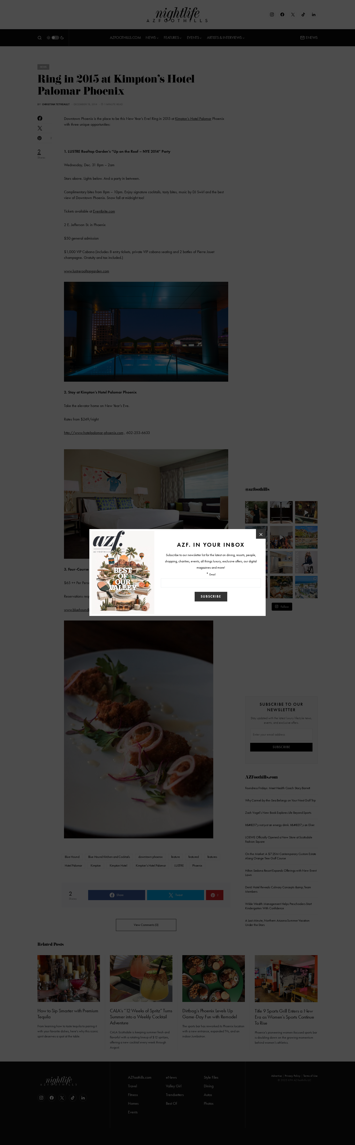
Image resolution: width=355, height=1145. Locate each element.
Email (212, 574)
